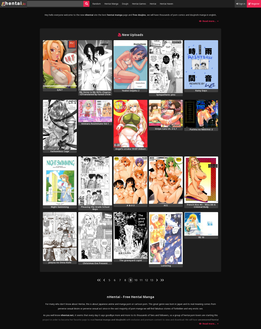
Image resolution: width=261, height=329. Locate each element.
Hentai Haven (166, 3)
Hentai (153, 3)
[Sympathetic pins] (166, 66)
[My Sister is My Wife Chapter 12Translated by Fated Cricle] (95, 65)
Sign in (241, 3)
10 (135, 280)
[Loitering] (166, 238)
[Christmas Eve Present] (95, 237)
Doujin (125, 3)
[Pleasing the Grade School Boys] (95, 180)
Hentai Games (139, 3)
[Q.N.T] (60, 64)
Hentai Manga (111, 3)
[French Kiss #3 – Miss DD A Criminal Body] (201, 179)
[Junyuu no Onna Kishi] (60, 236)
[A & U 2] (130, 180)
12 (146, 280)
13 (151, 280)
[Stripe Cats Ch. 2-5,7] (166, 113)
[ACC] (166, 180)
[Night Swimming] (60, 180)
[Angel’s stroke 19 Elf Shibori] (130, 123)
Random (96, 3)
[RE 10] (201, 224)
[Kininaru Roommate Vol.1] (95, 111)
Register (255, 3)
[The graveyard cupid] (130, 235)
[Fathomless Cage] (60, 125)
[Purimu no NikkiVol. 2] (201, 114)
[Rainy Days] (201, 64)
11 (141, 280)
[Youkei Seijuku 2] (130, 64)
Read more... (209, 21)
